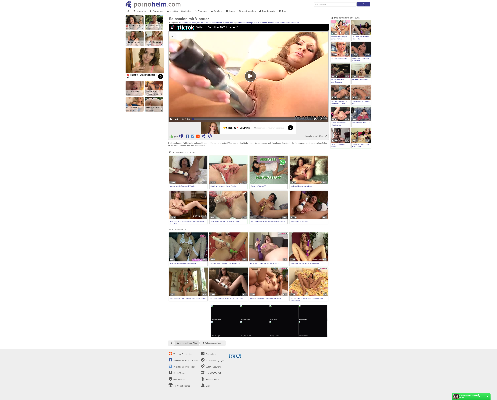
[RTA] (235, 357)
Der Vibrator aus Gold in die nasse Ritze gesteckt (268, 221)
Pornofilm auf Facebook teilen (185, 360)
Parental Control (212, 379)
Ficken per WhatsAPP (258, 186)
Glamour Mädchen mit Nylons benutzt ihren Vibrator (339, 103)
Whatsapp (202, 11)
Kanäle (231, 11)
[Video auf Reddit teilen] (198, 136)
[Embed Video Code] (210, 136)
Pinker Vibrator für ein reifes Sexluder (338, 124)
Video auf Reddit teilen (182, 354)
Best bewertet (269, 11)
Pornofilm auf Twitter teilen (184, 366)
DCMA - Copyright (213, 366)
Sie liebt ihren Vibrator (339, 58)
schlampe (249, 22)
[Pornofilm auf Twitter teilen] (193, 136)
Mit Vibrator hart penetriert (300, 221)
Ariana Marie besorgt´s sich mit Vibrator (339, 37)
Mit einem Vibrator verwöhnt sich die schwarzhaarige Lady (338, 82)
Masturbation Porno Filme (222, 22)
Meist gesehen (248, 11)
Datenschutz (210, 354)
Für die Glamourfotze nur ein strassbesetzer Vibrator (360, 146)
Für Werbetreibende (181, 385)
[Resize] (320, 119)
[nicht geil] (181, 136)
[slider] (252, 119)
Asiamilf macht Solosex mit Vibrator (182, 186)
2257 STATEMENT (213, 373)
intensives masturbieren (289, 22)
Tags (284, 11)
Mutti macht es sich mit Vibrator (301, 186)
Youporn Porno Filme (187, 22)
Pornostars (157, 11)
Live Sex (173, 11)
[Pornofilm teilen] (203, 136)
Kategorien (140, 11)
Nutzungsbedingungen (214, 360)
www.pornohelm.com (182, 379)
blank (256, 22)
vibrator (241, 22)
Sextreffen (186, 11)
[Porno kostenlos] (154, 7)
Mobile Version (179, 373)
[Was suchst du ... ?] (363, 4)
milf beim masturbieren (269, 22)
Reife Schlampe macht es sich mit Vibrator (225, 221)
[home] (171, 343)
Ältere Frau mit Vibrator (360, 80)
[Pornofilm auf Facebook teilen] (187, 136)
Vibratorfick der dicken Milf (361, 123)
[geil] (171, 136)
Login (207, 385)
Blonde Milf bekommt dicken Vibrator (223, 186)
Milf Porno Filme (204, 22)
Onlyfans (217, 11)
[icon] (128, 11)
